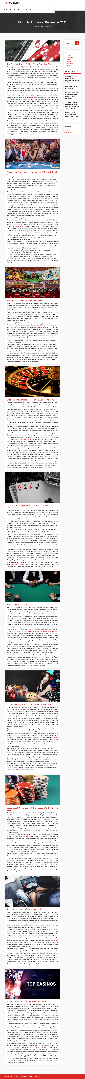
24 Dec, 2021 (12, 58)
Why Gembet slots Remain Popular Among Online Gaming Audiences (72, 79)
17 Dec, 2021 (12, 802)
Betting (11, 701)
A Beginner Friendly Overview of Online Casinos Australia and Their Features (72, 105)
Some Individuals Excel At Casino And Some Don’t (29, 1001)
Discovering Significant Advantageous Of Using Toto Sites (32, 173)
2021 (41, 26)
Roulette (69, 65)
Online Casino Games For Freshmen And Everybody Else (32, 400)
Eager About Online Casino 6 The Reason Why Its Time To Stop (32, 809)
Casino (10, 168)
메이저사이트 (18, 226)
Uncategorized (13, 502)
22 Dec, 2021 (12, 394)
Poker (68, 59)
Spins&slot (12, 60)
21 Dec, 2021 (12, 599)
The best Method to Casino (19, 605)
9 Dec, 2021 (11, 996)
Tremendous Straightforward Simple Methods (27, 909)
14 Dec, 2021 (12, 903)
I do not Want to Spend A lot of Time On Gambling (29, 704)
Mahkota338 (67, 132)
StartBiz (37, 1076)
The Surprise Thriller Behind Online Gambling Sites (29, 64)
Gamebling (70, 57)
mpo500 (66, 130)
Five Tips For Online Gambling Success (24, 301)
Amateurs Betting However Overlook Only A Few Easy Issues (32, 507)
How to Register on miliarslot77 (71, 87)
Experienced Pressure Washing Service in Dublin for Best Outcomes (72, 95)
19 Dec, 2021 (12, 699)
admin (11, 56)
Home (35, 26)
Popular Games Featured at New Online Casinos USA (71, 114)
